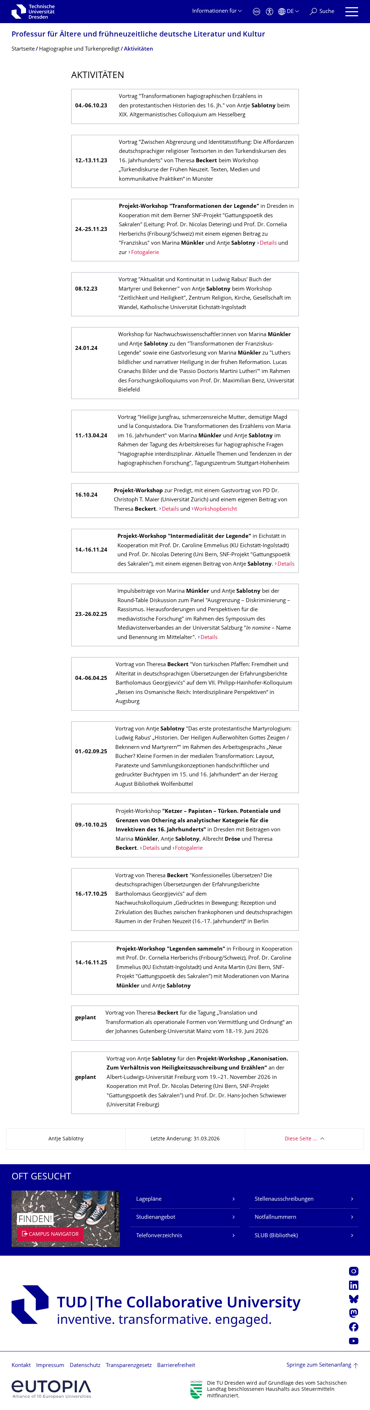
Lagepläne (149, 1199)
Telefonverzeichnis (159, 1236)
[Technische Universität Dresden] (33, 11)
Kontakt (21, 1365)
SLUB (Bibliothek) (276, 1236)
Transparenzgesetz (129, 1365)
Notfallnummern (275, 1217)
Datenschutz (85, 1365)
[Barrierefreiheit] (270, 11)
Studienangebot (155, 1217)
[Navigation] (351, 11)
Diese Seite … (301, 1139)
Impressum (50, 1365)
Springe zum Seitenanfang (319, 1365)
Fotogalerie (145, 253)
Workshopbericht (215, 509)
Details (268, 243)
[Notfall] (257, 11)
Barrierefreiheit (176, 1365)
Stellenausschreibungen (284, 1199)
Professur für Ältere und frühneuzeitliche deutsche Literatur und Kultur (138, 34)
